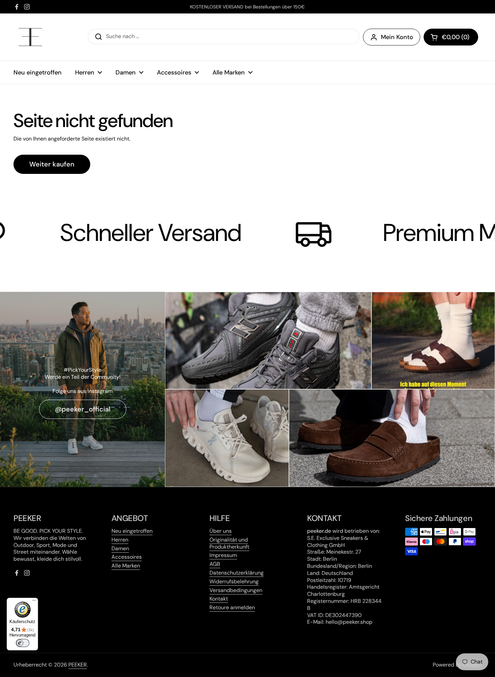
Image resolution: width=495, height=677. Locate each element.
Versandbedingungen (235, 590)
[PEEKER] (30, 37)
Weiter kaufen (51, 164)
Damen (120, 548)
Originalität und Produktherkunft (229, 543)
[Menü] (34, 602)
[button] (451, 37)
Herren (119, 539)
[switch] (22, 643)
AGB (214, 563)
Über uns (220, 530)
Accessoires (126, 556)
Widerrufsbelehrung (234, 581)
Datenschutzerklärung (236, 572)
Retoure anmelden (232, 607)
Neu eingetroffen (132, 530)
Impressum (223, 555)
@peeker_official (82, 409)
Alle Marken (125, 565)
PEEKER (77, 664)
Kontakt (218, 598)
